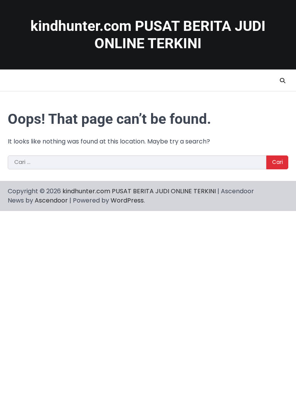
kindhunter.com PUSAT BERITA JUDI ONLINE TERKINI (139, 191)
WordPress (127, 200)
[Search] (282, 80)
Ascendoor (51, 200)
